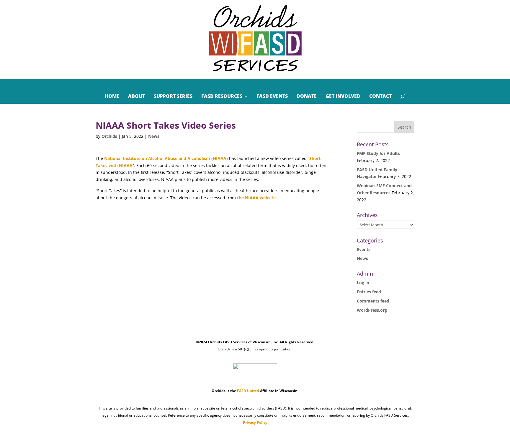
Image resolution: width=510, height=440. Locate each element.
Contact (380, 96)
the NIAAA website (256, 197)
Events (363, 249)
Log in (363, 282)
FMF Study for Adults (378, 153)
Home (112, 96)
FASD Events (272, 96)
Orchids (109, 136)
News (153, 136)
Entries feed (369, 292)
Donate (307, 96)
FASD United (248, 390)
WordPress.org (372, 310)
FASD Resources (221, 96)
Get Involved (343, 96)
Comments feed (373, 301)
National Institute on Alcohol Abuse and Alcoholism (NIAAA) (166, 158)
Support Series (173, 96)
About (136, 96)
